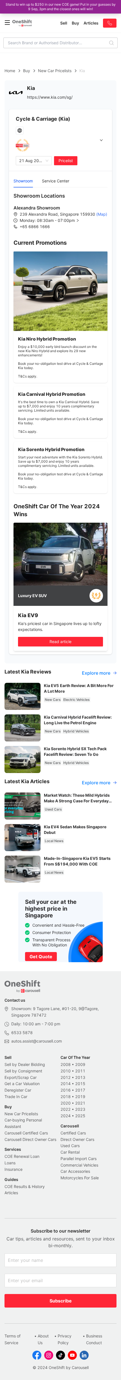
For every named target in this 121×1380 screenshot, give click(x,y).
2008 (65, 1064)
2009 (80, 1064)
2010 (65, 1070)
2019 (80, 1096)
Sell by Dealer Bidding (25, 1064)
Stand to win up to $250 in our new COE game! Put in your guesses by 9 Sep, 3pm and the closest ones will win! (61, 6)
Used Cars (70, 1145)
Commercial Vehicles (79, 1165)
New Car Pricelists (54, 70)
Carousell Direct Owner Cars (30, 1139)
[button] (54, 220)
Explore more (96, 673)
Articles (11, 1192)
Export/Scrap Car (21, 1077)
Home (10, 70)
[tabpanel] (60, 211)
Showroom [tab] (23, 180)
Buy (26, 70)
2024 (65, 1115)
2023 (80, 1109)
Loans (10, 1162)
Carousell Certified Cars (26, 1133)
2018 (65, 1096)
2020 (65, 1103)
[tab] (60, 140)
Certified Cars (73, 1133)
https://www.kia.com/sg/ (50, 97)
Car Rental (70, 1152)
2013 (80, 1077)
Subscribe (61, 1301)
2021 (80, 1103)
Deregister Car (18, 1090)
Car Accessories (75, 1171)
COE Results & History (25, 1186)
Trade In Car (16, 1096)
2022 (65, 1109)
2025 (80, 1115)
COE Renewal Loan (22, 1156)
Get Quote (41, 956)
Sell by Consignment (23, 1070)
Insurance (14, 1169)
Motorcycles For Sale (79, 1177)
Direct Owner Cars (77, 1139)
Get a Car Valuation (22, 1083)
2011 (80, 1070)
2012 (65, 1077)
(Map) (101, 214)
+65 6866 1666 (35, 226)
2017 (80, 1090)
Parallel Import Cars (78, 1158)
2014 (65, 1083)
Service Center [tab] (55, 180)
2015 (80, 1083)
